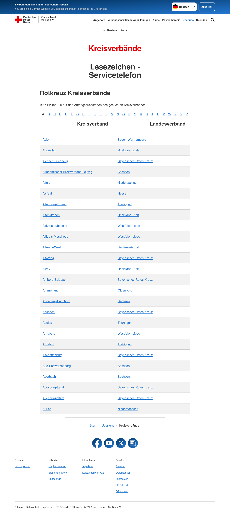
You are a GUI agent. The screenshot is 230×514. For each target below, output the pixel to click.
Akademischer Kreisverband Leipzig (67, 171)
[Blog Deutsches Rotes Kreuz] (133, 443)
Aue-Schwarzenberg (57, 365)
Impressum (122, 479)
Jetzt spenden (22, 466)
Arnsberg (49, 333)
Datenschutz (123, 472)
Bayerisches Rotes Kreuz (135, 161)
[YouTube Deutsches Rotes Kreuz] (109, 443)
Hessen (123, 193)
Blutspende (55, 479)
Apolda (47, 322)
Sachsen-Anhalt (129, 247)
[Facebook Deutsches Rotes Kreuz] (97, 443)
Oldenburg (125, 290)
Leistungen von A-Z (93, 472)
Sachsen (124, 171)
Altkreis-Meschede (55, 236)
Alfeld (46, 182)
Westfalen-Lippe (129, 225)
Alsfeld (47, 193)
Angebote (99, 20)
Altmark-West (52, 247)
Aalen (46, 139)
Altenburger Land (54, 204)
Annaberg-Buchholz (56, 301)
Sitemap (120, 466)
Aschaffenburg (53, 355)
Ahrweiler (49, 150)
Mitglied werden (57, 466)
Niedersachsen (128, 182)
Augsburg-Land (53, 387)
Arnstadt (48, 344)
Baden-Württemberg (132, 139)
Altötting (48, 258)
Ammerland (51, 290)
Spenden (201, 20)
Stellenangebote (58, 472)
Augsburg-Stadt (53, 398)
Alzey (46, 268)
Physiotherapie (171, 20)
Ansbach (49, 311)
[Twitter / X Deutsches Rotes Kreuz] (121, 443)
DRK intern (122, 491)
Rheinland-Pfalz (128, 150)
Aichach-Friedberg (55, 161)
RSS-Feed (122, 485)
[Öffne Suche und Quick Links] (212, 19)
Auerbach (49, 376)
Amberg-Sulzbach (55, 279)
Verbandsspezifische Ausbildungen (128, 20)
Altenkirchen (51, 215)
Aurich (47, 408)
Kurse (156, 20)
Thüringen (125, 204)
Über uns (188, 20)
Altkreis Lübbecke (55, 225)
